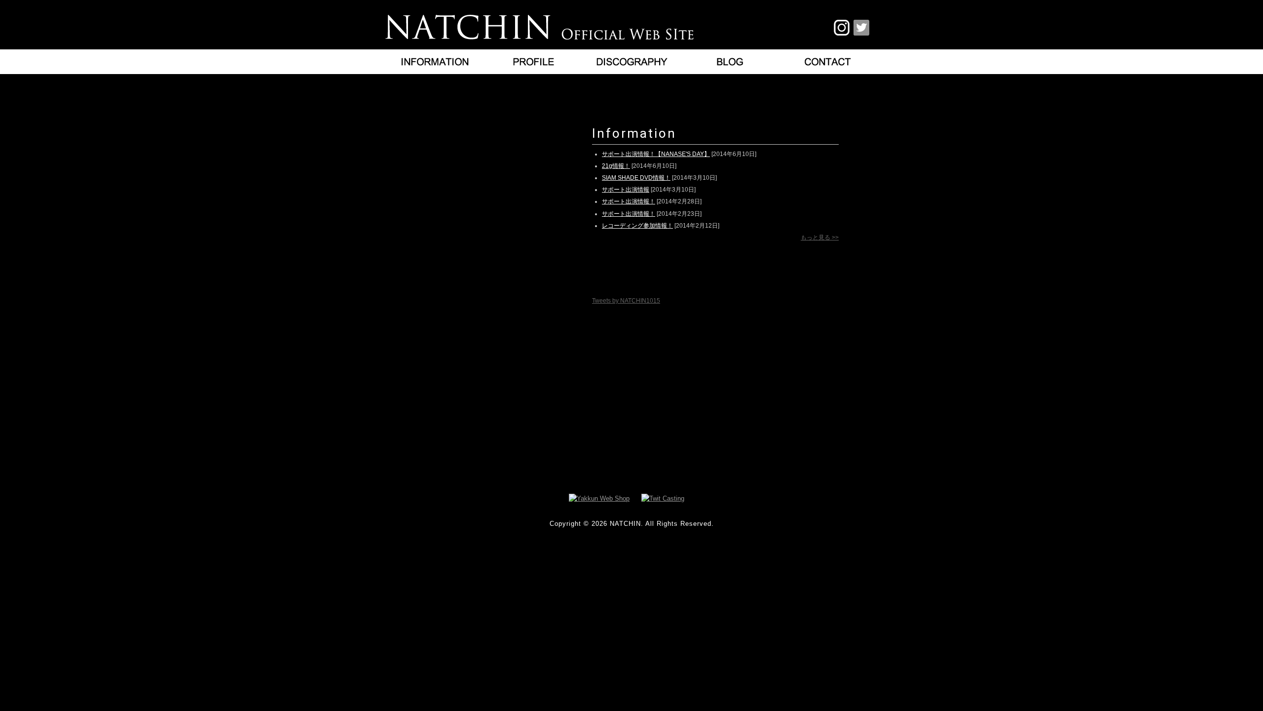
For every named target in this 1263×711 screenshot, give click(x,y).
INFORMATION (434, 61)
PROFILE (532, 61)
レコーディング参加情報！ (637, 225)
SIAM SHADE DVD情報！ (636, 177)
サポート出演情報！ (628, 201)
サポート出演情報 (625, 189)
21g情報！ (616, 165)
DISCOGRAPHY (631, 61)
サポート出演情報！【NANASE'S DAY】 (656, 154)
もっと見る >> (820, 237)
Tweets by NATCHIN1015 (626, 300)
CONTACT (829, 61)
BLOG (730, 61)
